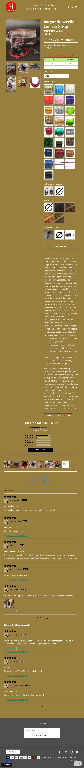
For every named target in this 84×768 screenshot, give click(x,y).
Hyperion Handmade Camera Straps (60, 757)
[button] (50, 30)
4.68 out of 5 (46, 427)
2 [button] (37, 618)
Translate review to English (17, 535)
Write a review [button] (40, 450)
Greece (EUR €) (12, 752)
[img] (10, 496)
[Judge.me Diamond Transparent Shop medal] (45, 479)
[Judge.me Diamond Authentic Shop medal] (34, 479)
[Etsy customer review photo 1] (9, 604)
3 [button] (40, 618)
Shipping (57, 45)
